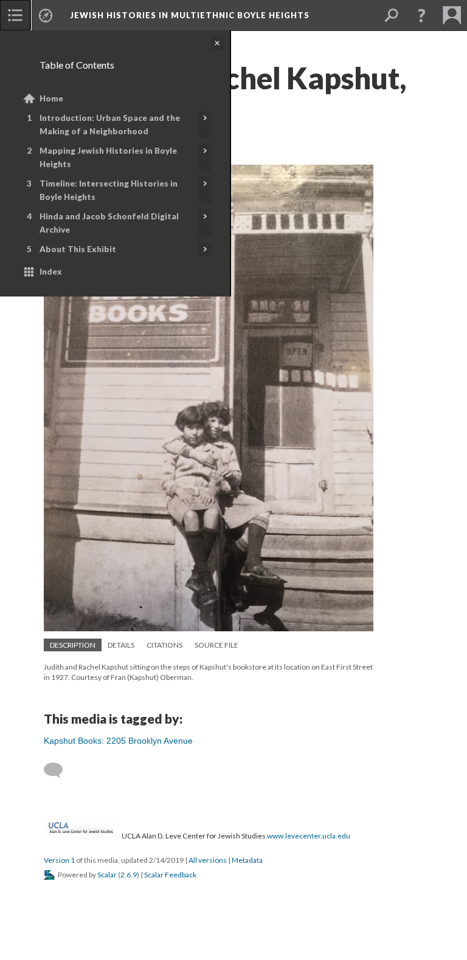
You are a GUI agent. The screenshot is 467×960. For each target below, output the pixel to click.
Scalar (107, 874)
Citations (164, 645)
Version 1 (59, 860)
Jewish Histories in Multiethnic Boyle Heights (190, 15)
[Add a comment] (59, 770)
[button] (421, 15)
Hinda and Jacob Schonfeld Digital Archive (109, 223)
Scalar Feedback (170, 874)
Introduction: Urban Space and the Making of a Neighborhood (110, 124)
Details (121, 645)
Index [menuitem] (51, 271)
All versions (208, 860)
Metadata (247, 860)
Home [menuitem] (51, 98)
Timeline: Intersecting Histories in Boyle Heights (109, 190)
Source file (216, 645)
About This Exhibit (78, 249)
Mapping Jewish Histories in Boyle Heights (108, 157)
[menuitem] (15, 15)
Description (72, 645)
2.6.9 (128, 874)
